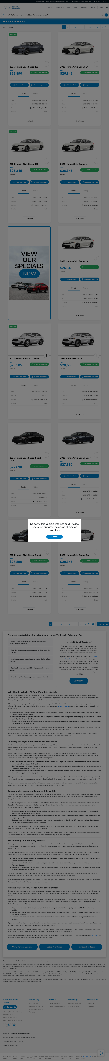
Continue (54, 537)
